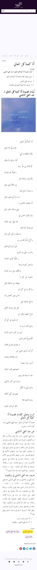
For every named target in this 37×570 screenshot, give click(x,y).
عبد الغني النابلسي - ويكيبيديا (20, 522)
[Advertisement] (18, 33)
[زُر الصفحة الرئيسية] (18, 5)
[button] (27, 562)
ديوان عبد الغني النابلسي (12, 531)
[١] (7, 470)
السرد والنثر (16, 55)
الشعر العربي (28, 536)
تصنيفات (32, 528)
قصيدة (3, 60)
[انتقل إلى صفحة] (3, 11)
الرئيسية (26, 55)
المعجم (10, 55)
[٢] (31, 513)
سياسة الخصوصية (18, 565)
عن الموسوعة (5, 55)
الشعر (22, 55)
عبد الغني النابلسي (26, 95)
